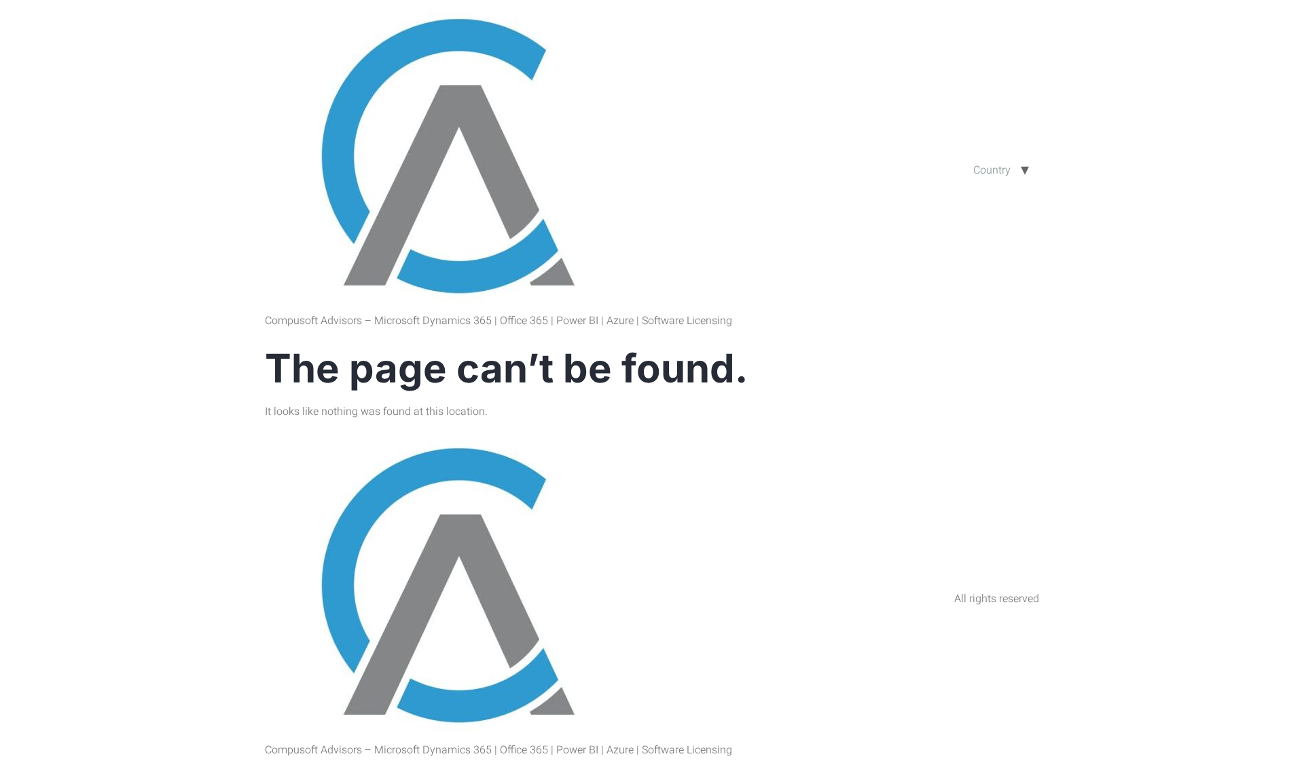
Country (992, 170)
